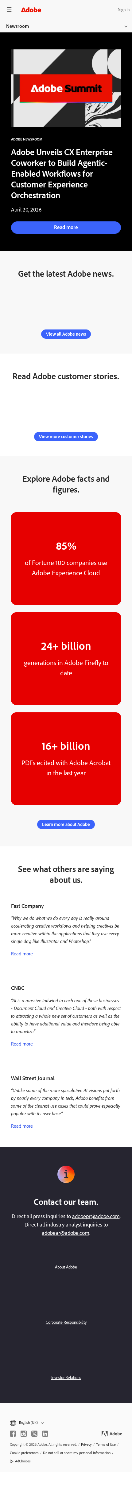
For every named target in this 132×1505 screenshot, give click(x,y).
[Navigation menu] (9, 9)
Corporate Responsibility (66, 1322)
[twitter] (34, 1434)
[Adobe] (31, 9)
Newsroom (17, 26)
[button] (66, 1423)
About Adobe (66, 1267)
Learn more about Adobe (66, 824)
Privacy (86, 1444)
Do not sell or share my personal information (77, 1453)
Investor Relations (66, 1377)
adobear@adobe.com (65, 1233)
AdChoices (23, 1461)
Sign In (124, 9)
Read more (66, 227)
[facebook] (13, 1434)
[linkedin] (45, 1434)
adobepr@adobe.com (96, 1216)
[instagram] (24, 1434)
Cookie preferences (24, 1453)
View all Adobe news (66, 334)
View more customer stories (66, 436)
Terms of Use (106, 1444)
